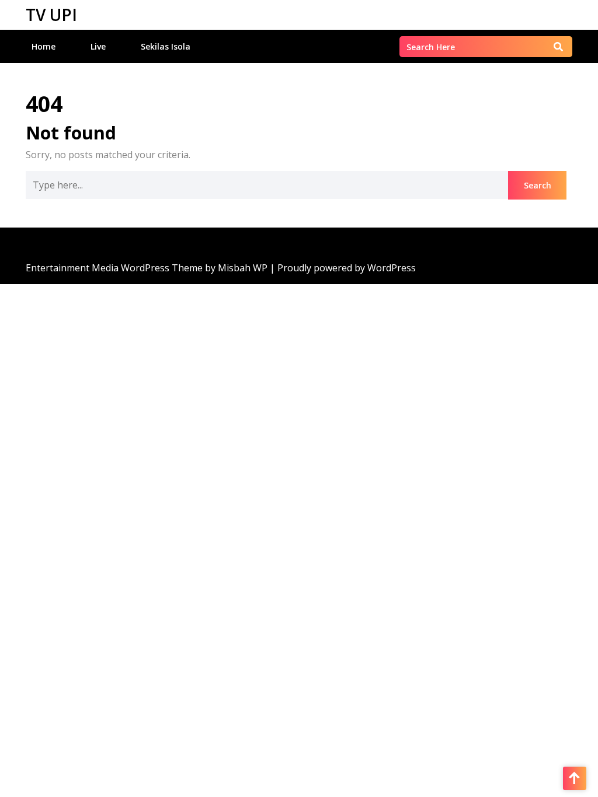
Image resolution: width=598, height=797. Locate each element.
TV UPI (51, 15)
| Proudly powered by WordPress (343, 267)
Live (98, 46)
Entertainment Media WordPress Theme (115, 267)
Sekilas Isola (165, 46)
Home (43, 46)
